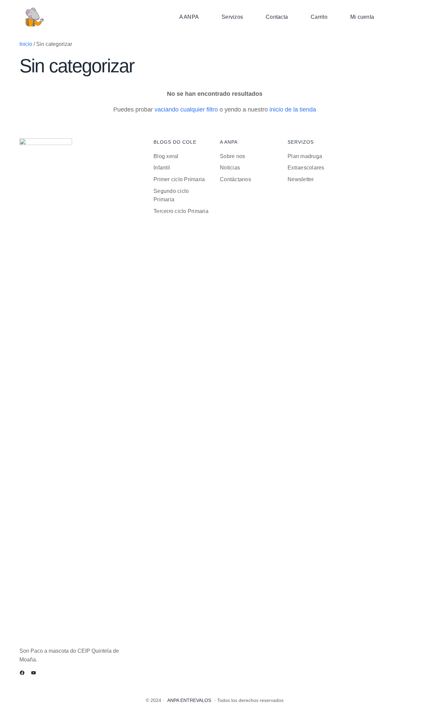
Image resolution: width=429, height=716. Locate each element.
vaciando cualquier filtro (186, 109)
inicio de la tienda (292, 109)
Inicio (25, 44)
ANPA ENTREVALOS (189, 700)
